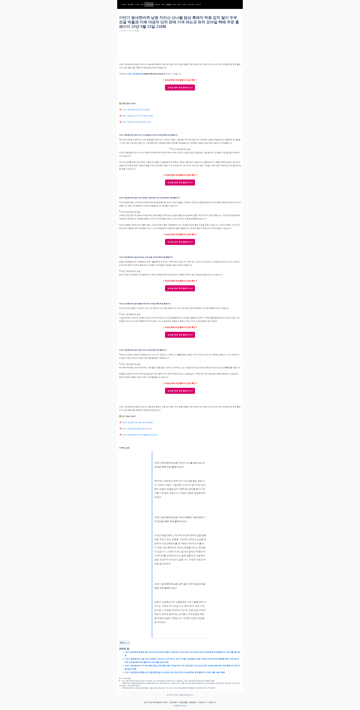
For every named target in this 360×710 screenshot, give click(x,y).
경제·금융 (130, 4)
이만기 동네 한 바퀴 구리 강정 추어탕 (137, 115)
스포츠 (137, 4)
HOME (124, 4)
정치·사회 (191, 4)
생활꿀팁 (169, 4)
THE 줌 (183, 705)
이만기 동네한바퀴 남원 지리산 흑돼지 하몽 (199, 681)
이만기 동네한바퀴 (134, 74)
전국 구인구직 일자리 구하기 (156, 702)
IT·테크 (184, 4)
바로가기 (202, 702)
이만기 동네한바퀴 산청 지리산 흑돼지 (138, 422)
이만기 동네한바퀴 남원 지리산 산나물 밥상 (168, 681)
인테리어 (157, 4)
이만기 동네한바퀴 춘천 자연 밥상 (136, 109)
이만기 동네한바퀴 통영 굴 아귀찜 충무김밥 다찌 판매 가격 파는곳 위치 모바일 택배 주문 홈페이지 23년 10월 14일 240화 (175, 672)
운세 (178, 4)
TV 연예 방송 (149, 4)
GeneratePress (188, 695)
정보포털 (183, 702)
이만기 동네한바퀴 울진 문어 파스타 (137, 428)
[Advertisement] (180, 49)
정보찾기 (174, 702)
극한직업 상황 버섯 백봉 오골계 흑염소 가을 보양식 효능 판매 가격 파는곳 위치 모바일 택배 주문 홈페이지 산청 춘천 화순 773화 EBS (168, 688)
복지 (163, 4)
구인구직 (198, 4)
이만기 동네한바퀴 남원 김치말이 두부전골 (137, 681)
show (127, 643)
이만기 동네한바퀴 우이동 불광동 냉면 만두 (139, 435)
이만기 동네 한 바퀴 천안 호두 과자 (136, 122)
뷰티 (174, 4)
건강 (142, 4)
